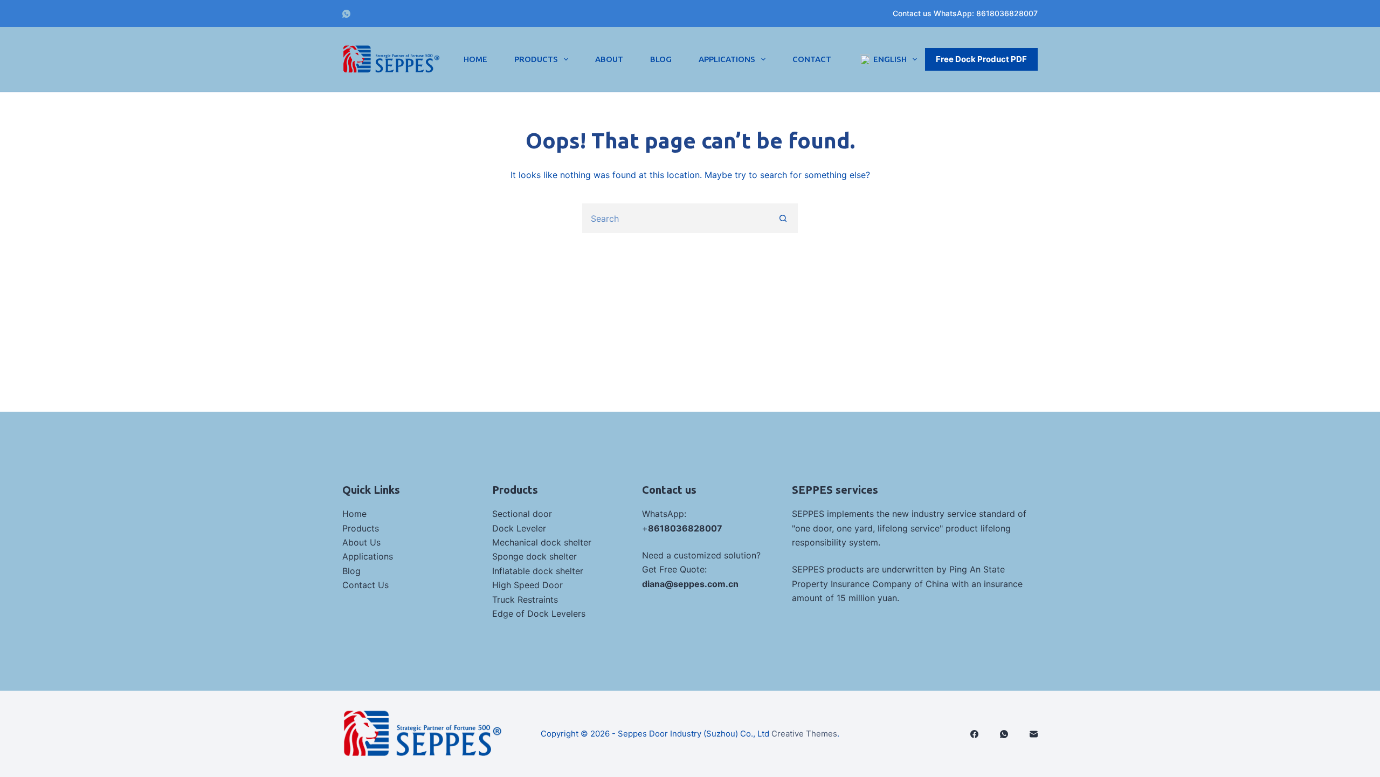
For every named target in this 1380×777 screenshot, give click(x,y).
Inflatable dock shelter (537, 570)
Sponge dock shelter (534, 556)
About (609, 59)
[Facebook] (974, 734)
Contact (811, 59)
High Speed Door (527, 585)
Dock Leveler (519, 528)
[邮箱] (1034, 734)
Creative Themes (804, 733)
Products (536, 59)
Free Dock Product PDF (981, 59)
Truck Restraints (525, 599)
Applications (727, 59)
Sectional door (522, 513)
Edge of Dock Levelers (538, 613)
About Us (361, 542)
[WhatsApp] (346, 14)
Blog (661, 59)
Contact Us (365, 585)
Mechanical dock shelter (541, 542)
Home (475, 59)
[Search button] (783, 218)
